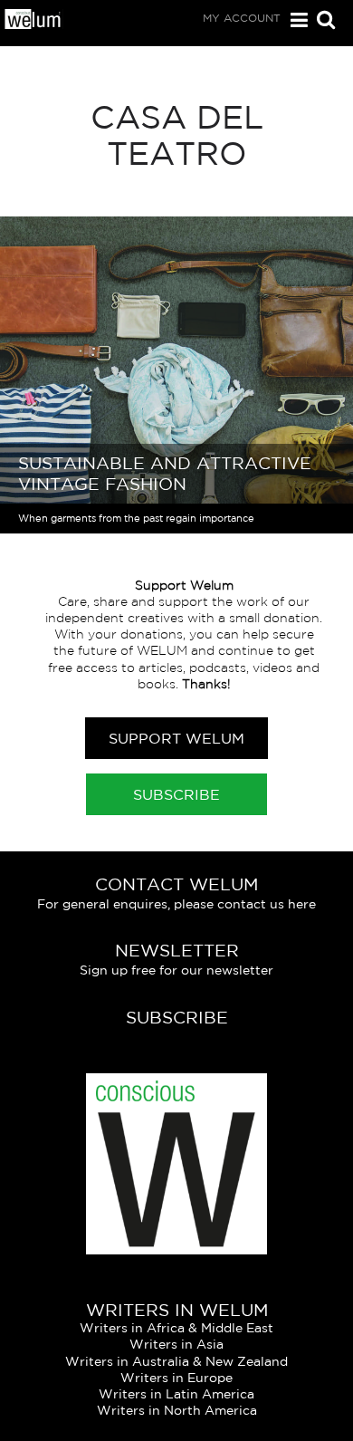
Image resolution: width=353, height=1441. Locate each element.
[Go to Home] (33, 25)
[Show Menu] (294, 20)
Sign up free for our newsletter (176, 970)
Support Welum (176, 738)
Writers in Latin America (176, 1394)
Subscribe (176, 794)
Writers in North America (177, 1410)
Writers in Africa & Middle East (176, 1328)
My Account (242, 18)
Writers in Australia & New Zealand (176, 1361)
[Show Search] (321, 21)
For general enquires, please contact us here (176, 904)
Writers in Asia (176, 1344)
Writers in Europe (176, 1377)
